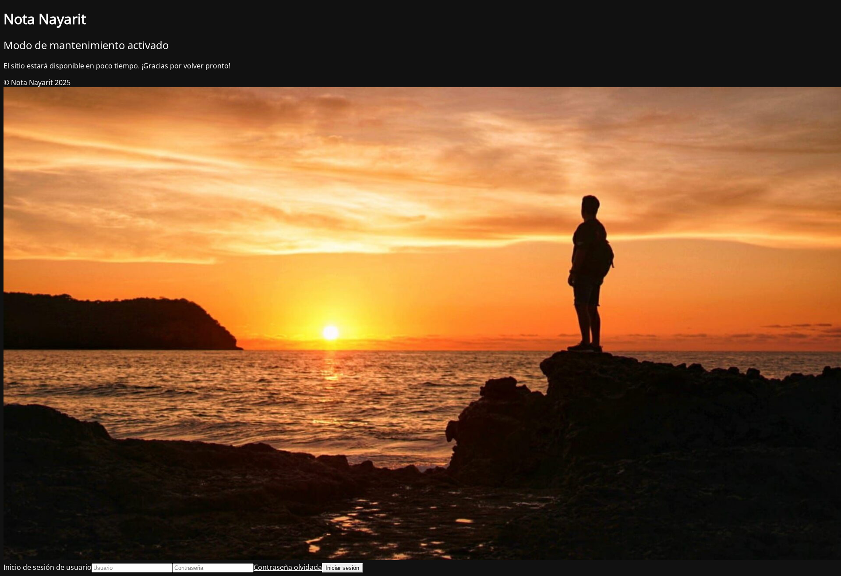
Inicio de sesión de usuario (48, 567)
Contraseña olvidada (288, 567)
